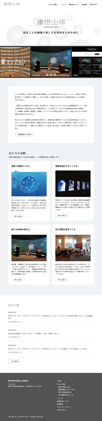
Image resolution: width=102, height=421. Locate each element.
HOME (59, 381)
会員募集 (60, 404)
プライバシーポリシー (64, 407)
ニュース (60, 398)
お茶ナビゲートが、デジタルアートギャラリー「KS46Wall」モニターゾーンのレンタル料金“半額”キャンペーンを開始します (50, 317)
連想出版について (63, 401)
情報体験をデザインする (66, 389)
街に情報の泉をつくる (65, 395)
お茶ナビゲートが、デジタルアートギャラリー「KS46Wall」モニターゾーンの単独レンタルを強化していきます (47, 349)
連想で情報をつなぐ (64, 387)
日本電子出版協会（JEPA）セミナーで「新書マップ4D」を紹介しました (33, 333)
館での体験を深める (65, 392)
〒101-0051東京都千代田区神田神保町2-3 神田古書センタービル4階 (24, 385)
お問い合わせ (61, 410)
